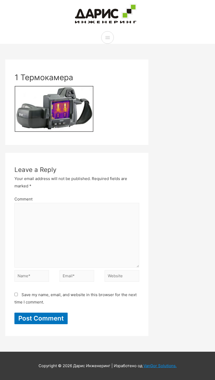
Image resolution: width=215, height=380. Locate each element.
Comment (23, 199)
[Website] (122, 276)
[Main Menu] (107, 37)
